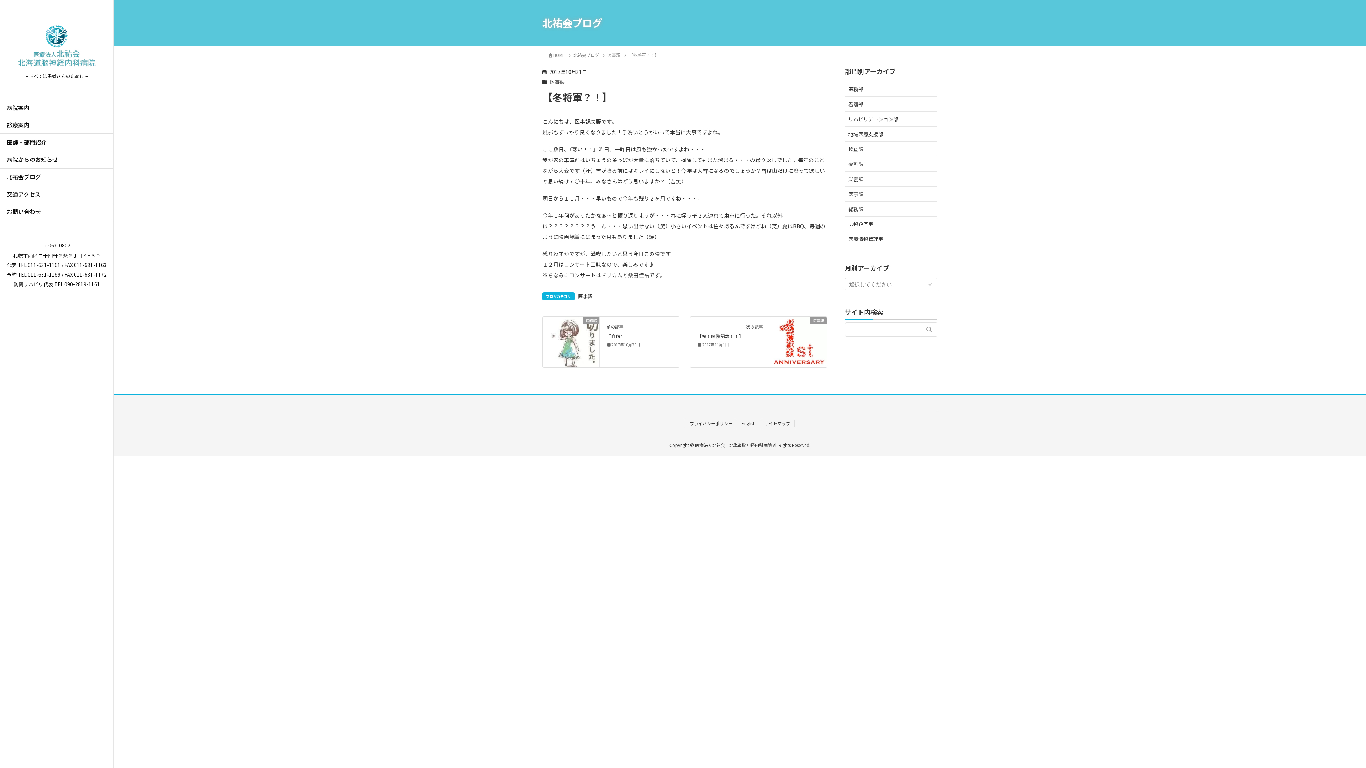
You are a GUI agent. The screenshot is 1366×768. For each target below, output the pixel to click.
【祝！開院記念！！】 (720, 336)
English (749, 423)
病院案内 (18, 107)
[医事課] (798, 341)
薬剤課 (855, 163)
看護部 (855, 104)
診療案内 (18, 125)
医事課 (557, 81)
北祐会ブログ (24, 176)
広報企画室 (860, 224)
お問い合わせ (24, 211)
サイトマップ (777, 423)
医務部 (855, 89)
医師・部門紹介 (27, 142)
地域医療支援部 (865, 134)
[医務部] (571, 337)
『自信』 (616, 336)
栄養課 (855, 179)
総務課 (855, 209)
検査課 (855, 149)
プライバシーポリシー (711, 423)
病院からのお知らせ (32, 159)
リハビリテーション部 (873, 119)
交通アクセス (24, 194)
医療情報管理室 (865, 238)
